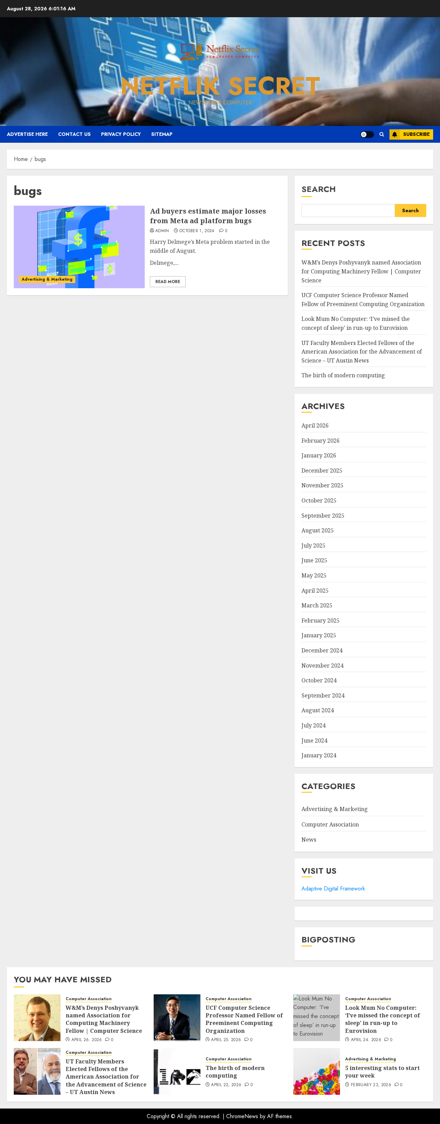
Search (318, 189)
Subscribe (416, 134)
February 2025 (320, 620)
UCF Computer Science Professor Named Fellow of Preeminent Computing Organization (244, 1019)
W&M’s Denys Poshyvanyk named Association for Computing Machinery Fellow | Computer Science (361, 271)
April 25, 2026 (226, 1040)
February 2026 (320, 440)
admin (162, 231)
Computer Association (330, 824)
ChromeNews (242, 1116)
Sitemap (162, 134)
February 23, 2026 (371, 1085)
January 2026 (318, 455)
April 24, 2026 (366, 1040)
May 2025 (314, 575)
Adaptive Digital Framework (333, 889)
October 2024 (319, 680)
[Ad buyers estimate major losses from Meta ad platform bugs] (79, 247)
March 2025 (316, 605)
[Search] (381, 134)
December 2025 (321, 470)
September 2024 (322, 695)
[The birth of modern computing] (177, 1071)
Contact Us (74, 134)
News (308, 839)
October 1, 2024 (196, 231)
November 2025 (322, 485)
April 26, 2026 (87, 1040)
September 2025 (322, 515)
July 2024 (313, 725)
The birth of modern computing (343, 375)
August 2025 (317, 530)
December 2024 (321, 650)
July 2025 (313, 545)
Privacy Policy (121, 134)
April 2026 (315, 425)
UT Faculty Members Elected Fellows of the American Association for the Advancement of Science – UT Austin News (361, 351)
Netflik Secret (220, 86)
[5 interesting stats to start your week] (316, 1071)
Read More (167, 282)
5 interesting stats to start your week (382, 1071)
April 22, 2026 (226, 1085)
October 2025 (319, 500)
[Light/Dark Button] (367, 134)
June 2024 (314, 740)
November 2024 (322, 665)
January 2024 (318, 755)
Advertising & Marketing (47, 279)
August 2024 (317, 710)
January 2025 (318, 635)
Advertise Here (27, 134)
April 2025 (315, 590)
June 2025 (314, 560)
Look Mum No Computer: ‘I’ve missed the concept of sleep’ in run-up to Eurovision (382, 1019)
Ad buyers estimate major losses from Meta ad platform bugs (208, 215)
